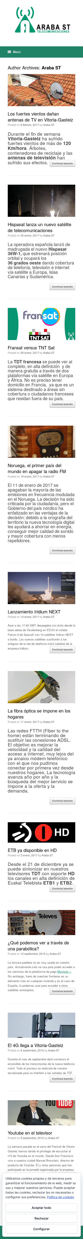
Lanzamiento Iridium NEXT (34, 611)
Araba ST (51, 67)
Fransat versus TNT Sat (31, 347)
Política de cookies (60, 1197)
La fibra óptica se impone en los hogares (39, 713)
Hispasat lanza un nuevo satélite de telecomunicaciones (39, 227)
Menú (17, 52)
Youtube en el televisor (30, 1132)
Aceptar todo (41, 1208)
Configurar (41, 1229)
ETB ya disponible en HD (32, 850)
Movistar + (64, 971)
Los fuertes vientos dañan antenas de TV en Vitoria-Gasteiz (40, 116)
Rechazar (42, 1218)
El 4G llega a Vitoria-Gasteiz (35, 1045)
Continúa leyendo (62, 163)
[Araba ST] (41, 20)
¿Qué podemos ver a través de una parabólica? (38, 945)
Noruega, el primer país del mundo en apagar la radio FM (37, 468)
